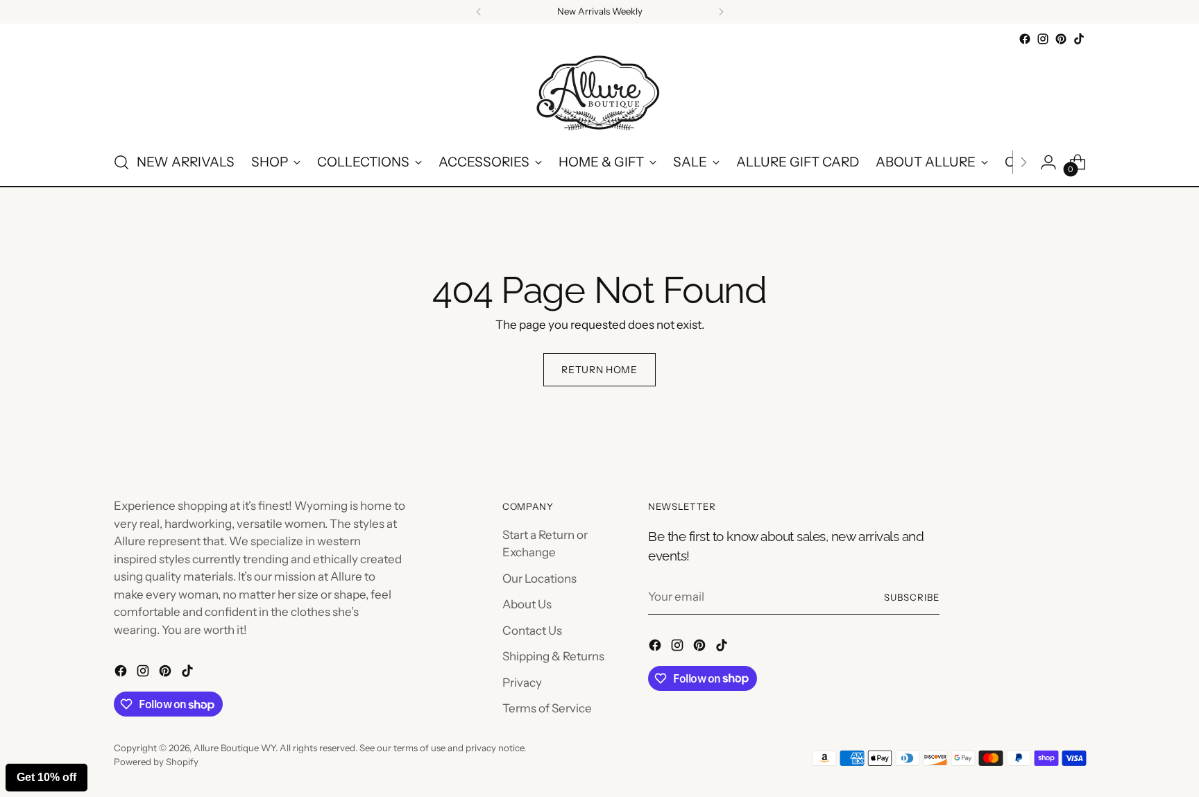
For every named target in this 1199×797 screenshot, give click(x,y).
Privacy (522, 682)
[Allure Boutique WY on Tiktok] (1079, 39)
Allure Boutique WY (234, 747)
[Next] (721, 12)
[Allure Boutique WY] (599, 94)
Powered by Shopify (156, 761)
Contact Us (532, 630)
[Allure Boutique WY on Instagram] (1043, 39)
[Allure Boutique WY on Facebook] (1025, 39)
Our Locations (539, 578)
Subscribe (911, 597)
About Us (527, 604)
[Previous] (479, 12)
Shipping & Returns (553, 656)
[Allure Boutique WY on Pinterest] (1061, 39)
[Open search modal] (121, 162)
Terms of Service (547, 708)
